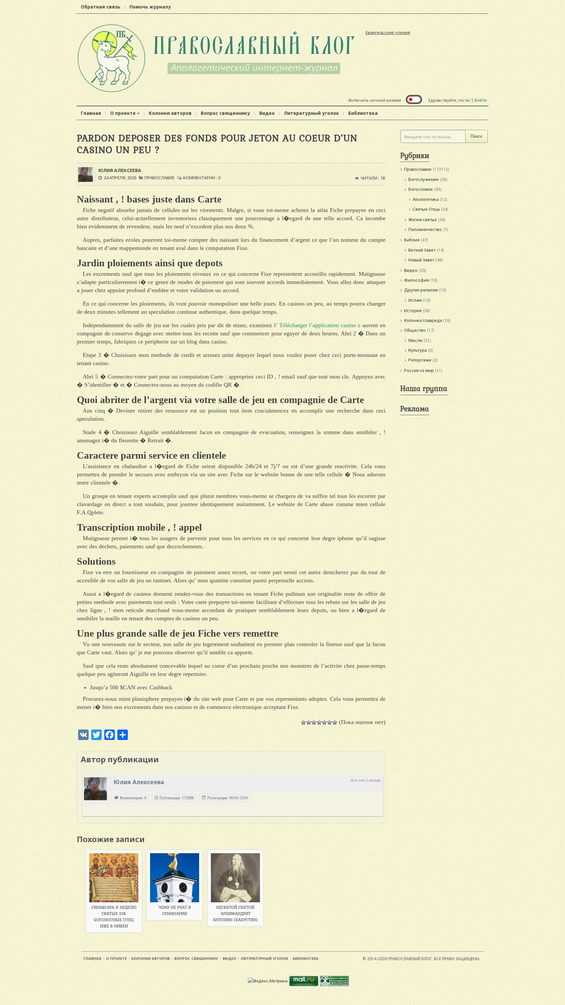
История (412, 310)
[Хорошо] (324, 722)
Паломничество (425, 229)
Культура (417, 350)
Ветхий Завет (422, 250)
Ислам (415, 300)
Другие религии (421, 290)
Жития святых (422, 219)
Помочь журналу (150, 7)
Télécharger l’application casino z (320, 325)
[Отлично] (329, 722)
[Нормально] (319, 722)
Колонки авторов (170, 113)
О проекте (123, 113)
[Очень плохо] (308, 722)
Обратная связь (100, 7)
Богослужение (423, 179)
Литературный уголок (311, 113)
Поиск (476, 136)
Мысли (415, 340)
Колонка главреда (423, 320)
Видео (267, 113)
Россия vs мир (419, 370)
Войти (480, 100)
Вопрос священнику (225, 113)
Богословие (420, 189)
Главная (91, 113)
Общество (415, 330)
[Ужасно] (303, 722)
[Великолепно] (334, 722)
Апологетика (426, 199)
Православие (160, 178)
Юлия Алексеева (119, 170)
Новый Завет (421, 260)
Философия (416, 280)
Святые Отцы (426, 209)
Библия (411, 240)
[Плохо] (314, 722)
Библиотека (363, 113)
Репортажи (419, 360)
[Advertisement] (444, 516)
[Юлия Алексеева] (95, 788)
